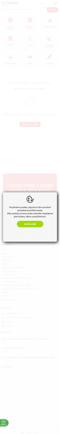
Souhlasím (30, 224)
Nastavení (30, 232)
